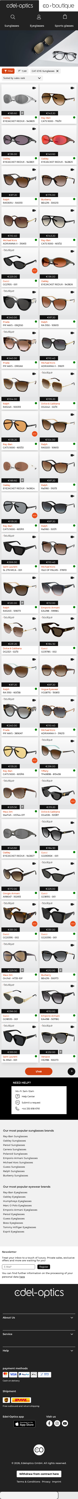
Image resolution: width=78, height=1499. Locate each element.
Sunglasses (12, 25)
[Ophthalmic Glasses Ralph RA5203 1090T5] (19, 587)
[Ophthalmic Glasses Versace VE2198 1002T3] (58, 1036)
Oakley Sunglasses (14, 1140)
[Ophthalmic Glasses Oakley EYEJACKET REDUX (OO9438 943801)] (19, 138)
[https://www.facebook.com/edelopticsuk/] (49, 1424)
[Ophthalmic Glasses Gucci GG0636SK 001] (58, 832)
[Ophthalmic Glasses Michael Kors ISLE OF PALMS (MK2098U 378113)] (58, 546)
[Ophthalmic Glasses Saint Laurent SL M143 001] (19, 1036)
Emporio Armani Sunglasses (20, 1158)
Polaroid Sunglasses (15, 1153)
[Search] (13, 17)
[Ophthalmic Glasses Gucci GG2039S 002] (19, 914)
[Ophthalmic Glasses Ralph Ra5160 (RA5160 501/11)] (58, 505)
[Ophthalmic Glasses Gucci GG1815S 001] (58, 873)
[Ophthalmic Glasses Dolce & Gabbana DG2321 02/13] (19, 628)
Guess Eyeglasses (14, 1218)
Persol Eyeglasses (14, 1214)
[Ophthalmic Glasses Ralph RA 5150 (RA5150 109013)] (58, 302)
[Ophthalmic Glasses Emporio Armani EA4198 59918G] (58, 587)
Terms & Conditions (28, 1481)
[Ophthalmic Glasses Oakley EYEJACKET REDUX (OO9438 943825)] (58, 138)
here (22, 1276)
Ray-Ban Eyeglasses (15, 1192)
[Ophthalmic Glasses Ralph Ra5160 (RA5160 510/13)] (58, 465)
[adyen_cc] (5, 1374)
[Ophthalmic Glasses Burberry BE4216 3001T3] (58, 955)
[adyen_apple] (34, 1374)
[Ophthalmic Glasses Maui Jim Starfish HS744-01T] (19, 791)
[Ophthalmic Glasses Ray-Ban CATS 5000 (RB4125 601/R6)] (19, 750)
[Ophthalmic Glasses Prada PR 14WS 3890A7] (19, 710)
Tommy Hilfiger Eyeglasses (19, 1227)
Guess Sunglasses (14, 1166)
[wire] (44, 1374)
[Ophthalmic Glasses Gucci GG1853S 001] (19, 995)
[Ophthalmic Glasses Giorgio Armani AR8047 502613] (19, 873)
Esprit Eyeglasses (13, 1231)
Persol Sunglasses (14, 1145)
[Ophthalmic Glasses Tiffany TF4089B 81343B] (58, 750)
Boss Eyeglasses (13, 1222)
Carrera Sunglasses (14, 1149)
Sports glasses (64, 25)
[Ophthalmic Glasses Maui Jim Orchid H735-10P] (19, 955)
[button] (19, 5)
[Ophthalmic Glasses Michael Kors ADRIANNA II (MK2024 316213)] (58, 710)
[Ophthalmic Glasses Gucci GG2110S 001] (19, 261)
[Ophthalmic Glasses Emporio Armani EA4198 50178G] (58, 995)
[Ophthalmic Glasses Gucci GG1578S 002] (58, 628)
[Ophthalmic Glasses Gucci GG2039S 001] (58, 914)
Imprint (56, 1481)
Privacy (46, 1481)
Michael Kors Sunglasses (18, 1162)
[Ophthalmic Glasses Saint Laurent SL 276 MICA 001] (19, 546)
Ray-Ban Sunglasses (15, 1136)
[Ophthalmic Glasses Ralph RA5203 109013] (58, 424)
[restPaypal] (24, 1374)
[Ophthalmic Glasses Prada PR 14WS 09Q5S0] (19, 302)
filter (10, 71)
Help (6, 1350)
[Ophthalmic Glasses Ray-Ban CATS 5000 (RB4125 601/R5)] (19, 505)
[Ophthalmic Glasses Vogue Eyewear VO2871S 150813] (58, 669)
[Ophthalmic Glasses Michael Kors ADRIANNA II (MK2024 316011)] (58, 342)
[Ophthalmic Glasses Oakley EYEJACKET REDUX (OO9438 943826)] (58, 261)
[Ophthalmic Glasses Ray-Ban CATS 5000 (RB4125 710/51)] (58, 97)
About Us (9, 1317)
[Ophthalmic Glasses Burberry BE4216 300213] (58, 179)
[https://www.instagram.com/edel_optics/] (57, 1424)
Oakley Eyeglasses (14, 1196)
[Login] (38, 17)
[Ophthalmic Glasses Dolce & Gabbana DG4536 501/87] (58, 791)
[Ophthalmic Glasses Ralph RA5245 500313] (19, 383)
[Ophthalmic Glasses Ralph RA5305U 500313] (19, 179)
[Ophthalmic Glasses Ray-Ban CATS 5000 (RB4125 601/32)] (58, 220)
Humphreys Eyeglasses (17, 1201)
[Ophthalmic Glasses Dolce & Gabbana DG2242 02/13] (58, 383)
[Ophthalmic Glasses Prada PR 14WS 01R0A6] (19, 342)
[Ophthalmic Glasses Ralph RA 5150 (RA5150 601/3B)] (19, 669)
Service (7, 1334)
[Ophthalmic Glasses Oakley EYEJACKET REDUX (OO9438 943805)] (19, 97)
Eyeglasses (37, 25)
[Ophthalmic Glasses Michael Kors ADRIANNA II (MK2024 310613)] (19, 220)
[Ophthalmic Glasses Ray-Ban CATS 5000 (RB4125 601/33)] (19, 424)
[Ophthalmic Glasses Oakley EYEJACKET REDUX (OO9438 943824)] (19, 465)
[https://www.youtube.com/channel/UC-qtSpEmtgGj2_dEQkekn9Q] (65, 1424)
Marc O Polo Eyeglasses (17, 1205)
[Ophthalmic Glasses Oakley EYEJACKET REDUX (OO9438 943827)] (19, 832)
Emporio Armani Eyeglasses (20, 1209)
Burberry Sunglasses (15, 1175)
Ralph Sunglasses (14, 1171)
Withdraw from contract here (39, 1474)
